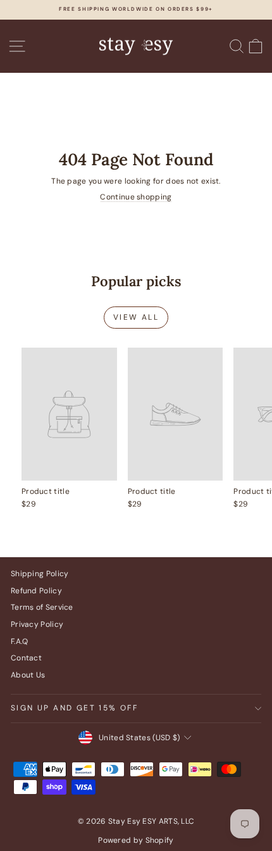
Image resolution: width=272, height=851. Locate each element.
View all (136, 317)
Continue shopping (135, 197)
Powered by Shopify (135, 840)
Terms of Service (42, 607)
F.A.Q (19, 641)
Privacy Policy (37, 624)
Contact (26, 658)
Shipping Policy (40, 574)
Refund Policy (36, 591)
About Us (28, 675)
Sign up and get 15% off (74, 708)
